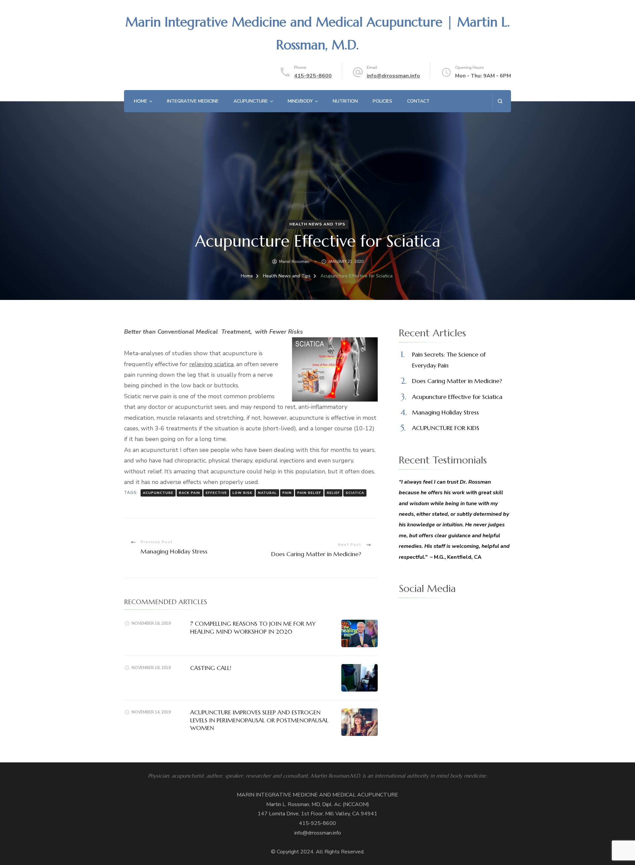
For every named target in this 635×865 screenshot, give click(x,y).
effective (216, 493)
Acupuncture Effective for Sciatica (457, 397)
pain (287, 493)
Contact (418, 101)
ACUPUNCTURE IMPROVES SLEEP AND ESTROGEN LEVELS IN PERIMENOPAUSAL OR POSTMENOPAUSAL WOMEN (259, 720)
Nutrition (345, 101)
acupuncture (158, 493)
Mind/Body (300, 101)
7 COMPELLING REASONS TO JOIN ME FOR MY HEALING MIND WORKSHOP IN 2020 (253, 627)
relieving (211, 364)
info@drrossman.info (393, 75)
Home (140, 101)
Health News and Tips (317, 224)
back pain (189, 493)
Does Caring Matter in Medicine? (457, 381)
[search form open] (500, 101)
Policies (382, 101)
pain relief (309, 493)
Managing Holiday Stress (445, 412)
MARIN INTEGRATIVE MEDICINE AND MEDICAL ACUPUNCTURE (317, 794)
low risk (242, 493)
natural (267, 493)
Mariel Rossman (294, 261)
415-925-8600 (313, 75)
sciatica (355, 493)
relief (333, 493)
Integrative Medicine (193, 101)
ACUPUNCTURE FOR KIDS (445, 428)
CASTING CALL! (210, 668)
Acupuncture (250, 101)
